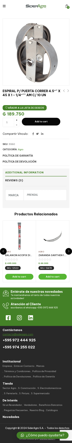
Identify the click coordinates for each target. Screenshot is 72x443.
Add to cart (41, 121)
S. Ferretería (10, 393)
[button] (67, 6)
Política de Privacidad (44, 371)
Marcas (40, 366)
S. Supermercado (40, 393)
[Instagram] (19, 317)
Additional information (24, 172)
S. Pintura (24, 393)
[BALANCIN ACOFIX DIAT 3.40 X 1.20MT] (19, 236)
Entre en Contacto (24, 366)
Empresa (7, 366)
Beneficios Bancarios (50, 405)
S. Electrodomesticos (49, 388)
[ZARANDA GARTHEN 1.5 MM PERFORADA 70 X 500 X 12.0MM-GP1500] (52, 236)
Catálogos (52, 410)
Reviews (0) (14, 180)
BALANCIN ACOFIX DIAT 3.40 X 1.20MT (28, 255)
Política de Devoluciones (17, 376)
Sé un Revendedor (12, 405)
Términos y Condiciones (17, 371)
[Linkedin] (30, 317)
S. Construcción (27, 388)
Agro (20, 149)
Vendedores (30, 405)
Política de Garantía (44, 376)
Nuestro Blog (37, 410)
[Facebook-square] (8, 317)
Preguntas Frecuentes (16, 410)
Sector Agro (9, 388)
